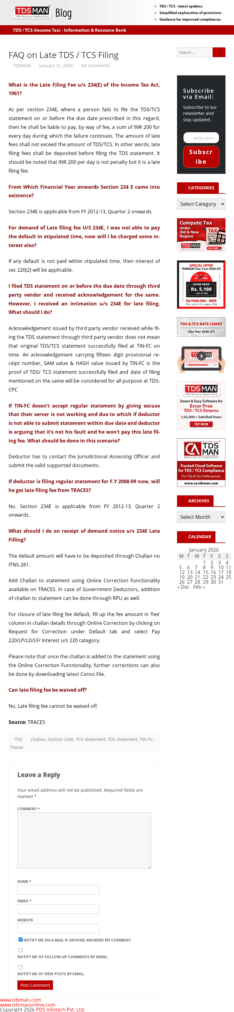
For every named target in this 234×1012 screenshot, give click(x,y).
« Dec (183, 586)
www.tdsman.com (20, 1000)
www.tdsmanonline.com (27, 1004)
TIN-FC (146, 739)
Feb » (199, 586)
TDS (19, 739)
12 (182, 572)
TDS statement (136, 153)
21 (197, 577)
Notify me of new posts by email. (51, 973)
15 (205, 572)
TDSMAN (22, 65)
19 (182, 577)
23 (213, 577)
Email (24, 901)
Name (24, 881)
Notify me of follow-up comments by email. (62, 956)
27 (190, 582)
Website (25, 920)
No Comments (95, 65)
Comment (28, 808)
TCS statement (90, 739)
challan (38, 739)
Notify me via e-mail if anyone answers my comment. (77, 940)
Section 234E (61, 739)
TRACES (36, 722)
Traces (16, 747)
